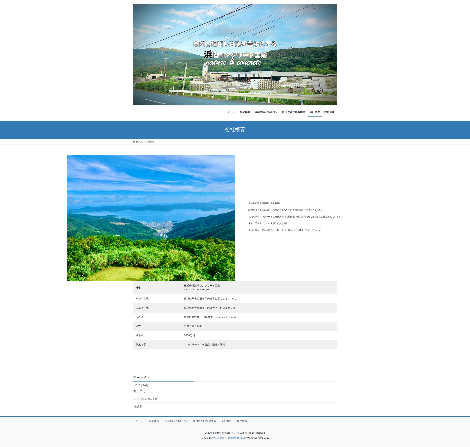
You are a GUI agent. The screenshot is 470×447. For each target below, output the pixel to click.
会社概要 (226, 420)
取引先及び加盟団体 (204, 420)
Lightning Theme (235, 438)
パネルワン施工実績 (146, 398)
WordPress (218, 438)
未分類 (138, 406)
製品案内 (154, 420)
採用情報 (242, 420)
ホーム (140, 420)
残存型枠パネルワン (176, 420)
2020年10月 (141, 385)
